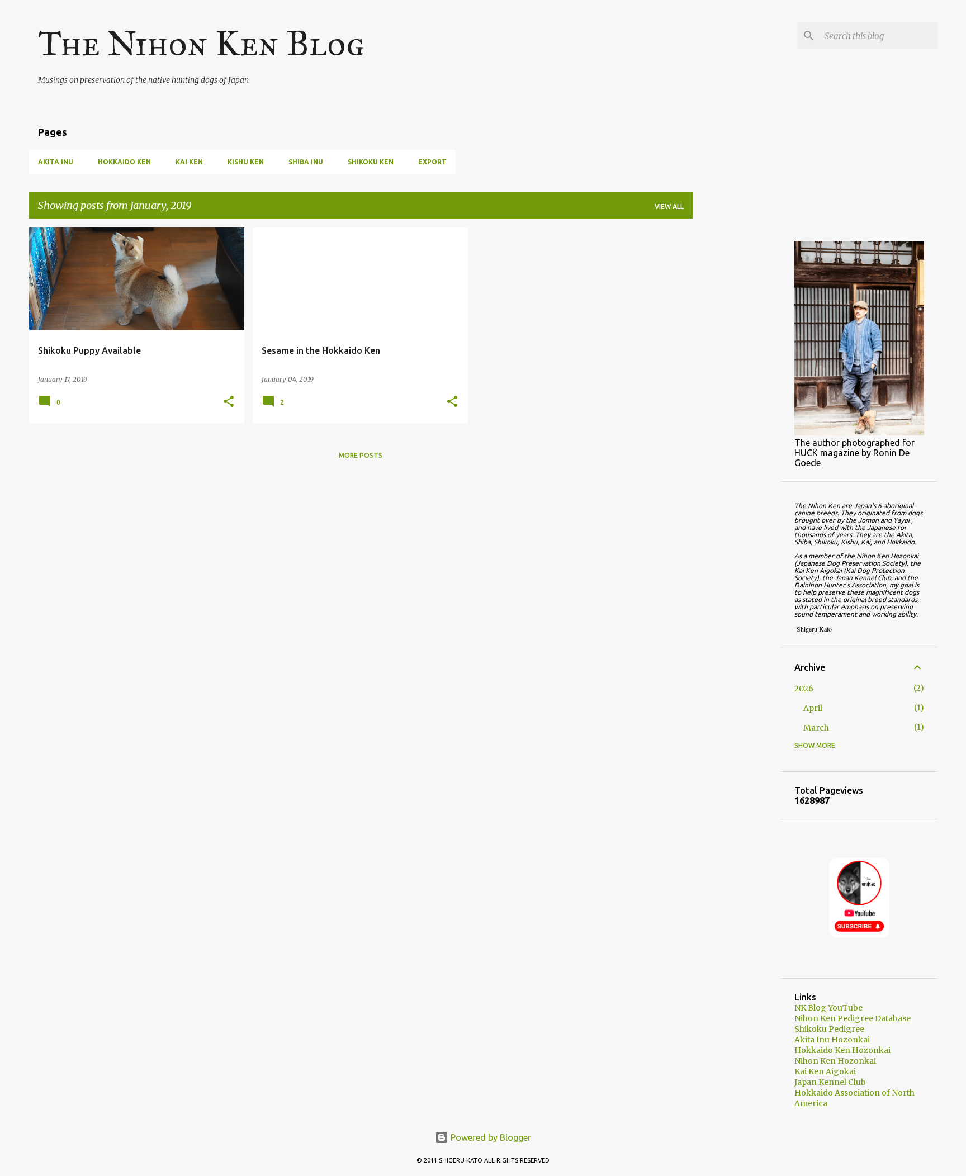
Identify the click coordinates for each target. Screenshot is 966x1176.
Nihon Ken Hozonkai (835, 1061)
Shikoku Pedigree (829, 1029)
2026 (803, 689)
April (812, 708)
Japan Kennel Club (830, 1082)
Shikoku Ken (371, 161)
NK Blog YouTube (828, 1008)
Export (432, 161)
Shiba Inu (305, 161)
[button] (228, 402)
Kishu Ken (246, 161)
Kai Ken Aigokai (825, 1071)
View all (669, 206)
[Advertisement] (737, 395)
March (816, 728)
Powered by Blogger (489, 1137)
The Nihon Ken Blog (201, 43)
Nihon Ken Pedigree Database (852, 1018)
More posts (360, 455)
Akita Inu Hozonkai (832, 1040)
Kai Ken (189, 161)
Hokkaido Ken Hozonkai (842, 1050)
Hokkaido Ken (124, 161)
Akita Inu (55, 161)
